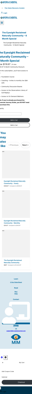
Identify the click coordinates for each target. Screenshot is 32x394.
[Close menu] (0, 388)
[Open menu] (2, 23)
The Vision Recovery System (14, 8)
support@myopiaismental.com (16, 331)
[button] (2, 362)
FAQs (16, 294)
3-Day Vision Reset (16, 282)
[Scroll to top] (2, 358)
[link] (25, 145)
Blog (16, 292)
